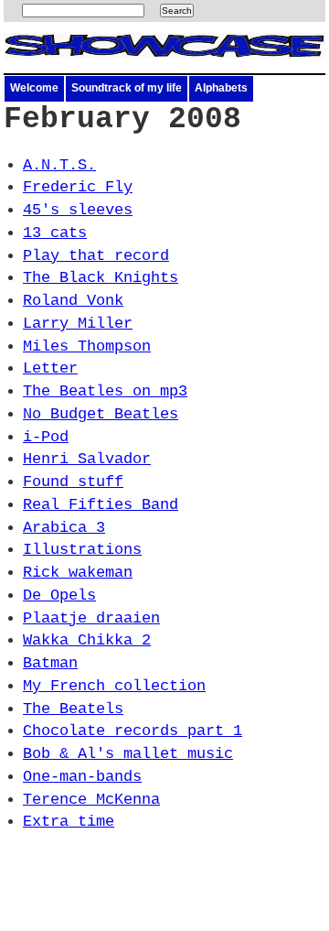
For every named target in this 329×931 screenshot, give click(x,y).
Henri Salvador (87, 459)
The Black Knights (100, 278)
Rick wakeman (78, 572)
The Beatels (73, 709)
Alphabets (221, 87)
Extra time (68, 821)
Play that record (96, 256)
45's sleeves (78, 210)
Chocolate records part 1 (132, 731)
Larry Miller (78, 323)
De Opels (59, 595)
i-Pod (46, 437)
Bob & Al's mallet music (128, 754)
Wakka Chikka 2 (87, 640)
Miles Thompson (87, 346)
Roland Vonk (73, 300)
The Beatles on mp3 (105, 391)
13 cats (55, 233)
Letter (50, 368)
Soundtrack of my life (126, 87)
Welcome (34, 87)
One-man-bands (82, 776)
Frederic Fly (78, 187)
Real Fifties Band (100, 505)
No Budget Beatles (100, 414)
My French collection (114, 686)
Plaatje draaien (91, 618)
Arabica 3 (64, 527)
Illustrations (82, 549)
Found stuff (73, 482)
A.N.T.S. (59, 165)
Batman (50, 663)
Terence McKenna (91, 799)
